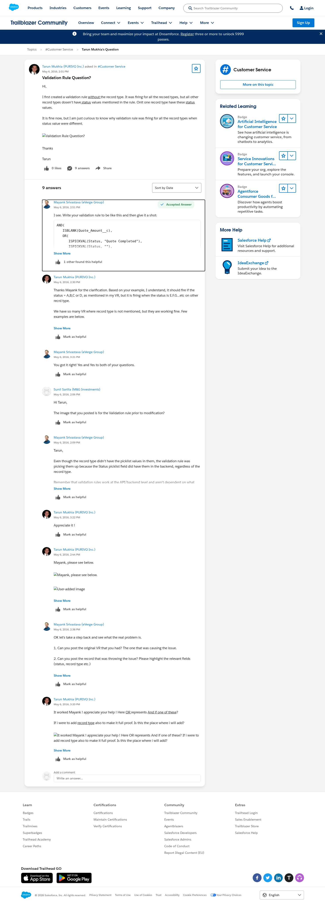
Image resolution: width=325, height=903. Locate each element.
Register (187, 34)
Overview (86, 22)
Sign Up (303, 22)
